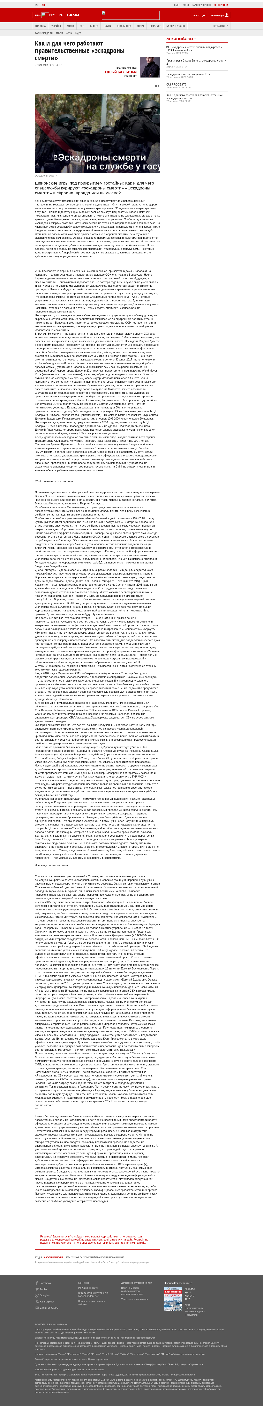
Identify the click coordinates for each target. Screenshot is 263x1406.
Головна (40, 26)
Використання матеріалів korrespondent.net (93, 1295)
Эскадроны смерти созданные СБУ (188, 74)
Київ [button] (37, 15)
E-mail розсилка (49, 1307)
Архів (187, 1304)
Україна (56, 26)
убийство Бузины (99, 1257)
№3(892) (190, 1288)
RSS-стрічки (47, 1301)
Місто (70, 26)
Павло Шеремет (116, 1257)
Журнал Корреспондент (178, 1283)
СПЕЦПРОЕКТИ (221, 5)
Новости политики (53, 1257)
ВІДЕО (177, 5)
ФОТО (186, 5)
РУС (37, 5)
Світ (82, 26)
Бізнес (94, 26)
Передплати (191, 1315)
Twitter (43, 1289)
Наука (107, 26)
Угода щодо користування (134, 1299)
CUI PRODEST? (176, 84)
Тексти (59, 33)
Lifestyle (155, 26)
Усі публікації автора (179, 39)
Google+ (45, 1295)
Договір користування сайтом (136, 1283)
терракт (75, 1257)
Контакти (83, 1282)
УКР (43, 5)
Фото (69, 33)
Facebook (45, 1283)
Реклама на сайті (88, 1287)
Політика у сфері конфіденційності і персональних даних (132, 1291)
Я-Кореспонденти (44, 33)
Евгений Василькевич (121, 72)
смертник (85, 1257)
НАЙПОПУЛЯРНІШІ (201, 5)
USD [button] (61, 15)
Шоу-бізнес (124, 26)
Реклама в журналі (194, 1311)
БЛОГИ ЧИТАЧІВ (175, 26)
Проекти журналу (194, 1308)
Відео (78, 33)
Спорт (140, 26)
